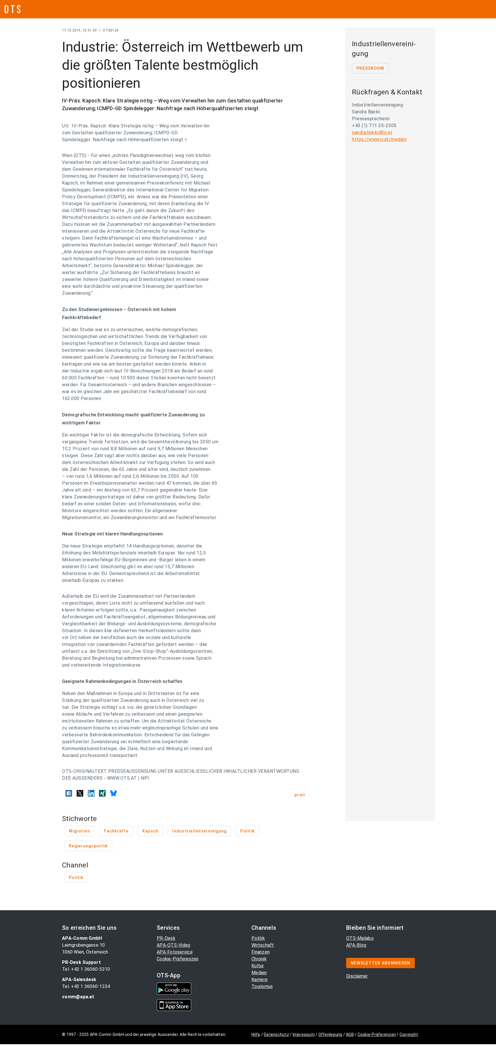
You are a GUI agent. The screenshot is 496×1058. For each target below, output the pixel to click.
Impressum (304, 1034)
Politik (258, 938)
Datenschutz (276, 1034)
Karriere (259, 979)
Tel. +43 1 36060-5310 (86, 969)
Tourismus (262, 986)
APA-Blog (356, 945)
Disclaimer (357, 976)
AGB (350, 1034)
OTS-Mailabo (360, 938)
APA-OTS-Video (173, 945)
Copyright (409, 1034)
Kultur (257, 965)
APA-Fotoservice (175, 952)
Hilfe (255, 1034)
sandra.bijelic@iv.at (372, 132)
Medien (259, 972)
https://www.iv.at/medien (379, 139)
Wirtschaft (262, 945)
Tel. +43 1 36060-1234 (86, 986)
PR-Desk (166, 938)
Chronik (259, 959)
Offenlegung (330, 1034)
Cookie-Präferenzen (178, 959)
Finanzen (260, 952)
